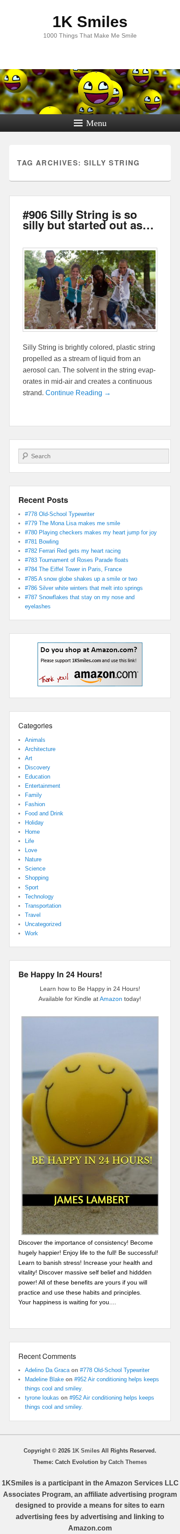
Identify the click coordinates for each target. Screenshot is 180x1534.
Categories (35, 725)
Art (28, 758)
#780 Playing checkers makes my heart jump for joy (91, 532)
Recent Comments (47, 1356)
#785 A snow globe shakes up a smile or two (81, 579)
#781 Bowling (42, 541)
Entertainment (42, 786)
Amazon (111, 998)
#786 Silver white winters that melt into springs (84, 588)
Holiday (34, 822)
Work (31, 933)
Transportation (43, 905)
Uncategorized (43, 924)
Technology (39, 896)
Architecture (40, 749)
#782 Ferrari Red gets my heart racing (73, 551)
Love (31, 850)
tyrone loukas (42, 1397)
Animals (35, 740)
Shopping (36, 877)
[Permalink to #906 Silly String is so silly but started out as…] (90, 336)
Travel (33, 915)
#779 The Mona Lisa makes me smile (72, 523)
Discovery (37, 767)
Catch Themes (127, 1462)
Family (33, 795)
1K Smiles (90, 22)
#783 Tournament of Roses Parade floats (76, 560)
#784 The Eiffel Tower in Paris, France (73, 569)
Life (29, 841)
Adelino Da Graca (47, 1370)
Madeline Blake (44, 1379)
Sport (31, 887)
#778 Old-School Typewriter (59, 514)
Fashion (35, 804)
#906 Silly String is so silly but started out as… (88, 219)
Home (32, 831)
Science (35, 868)
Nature (33, 859)
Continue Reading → (78, 393)
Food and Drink (44, 813)
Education (37, 776)
